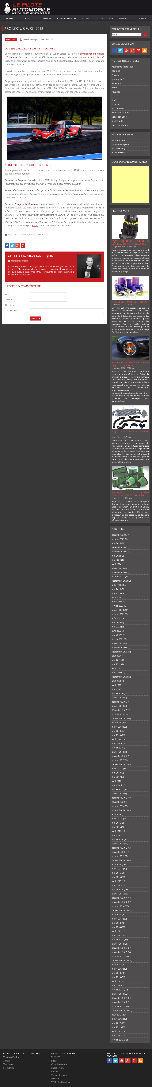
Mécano (123, 18)
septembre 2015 (120, 860)
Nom (8, 294)
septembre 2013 (120, 960)
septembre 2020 (120, 676)
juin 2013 (116, 973)
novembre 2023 (119, 572)
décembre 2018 (119, 710)
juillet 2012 (117, 1018)
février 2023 (118, 605)
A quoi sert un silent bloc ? (130, 301)
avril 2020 (116, 685)
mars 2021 (117, 672)
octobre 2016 (118, 806)
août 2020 (116, 680)
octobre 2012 (118, 1006)
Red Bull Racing (118, 148)
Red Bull (116, 70)
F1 (113, 95)
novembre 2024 (119, 551)
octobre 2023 (118, 576)
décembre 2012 (119, 998)
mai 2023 (116, 593)
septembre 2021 (120, 651)
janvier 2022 (118, 643)
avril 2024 (116, 564)
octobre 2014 (118, 906)
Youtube (126, 50)
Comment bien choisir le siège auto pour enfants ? (130, 242)
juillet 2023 (117, 585)
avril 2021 (116, 668)
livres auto (117, 83)
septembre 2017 (120, 764)
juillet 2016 (117, 818)
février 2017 (118, 789)
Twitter (120, 50)
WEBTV (55, 1057)
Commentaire (11, 310)
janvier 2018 (118, 751)
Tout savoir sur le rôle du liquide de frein (130, 364)
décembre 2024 (119, 547)
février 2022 (118, 639)
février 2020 (118, 693)
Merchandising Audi (120, 144)
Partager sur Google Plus (17, 245)
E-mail (8, 299)
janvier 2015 (118, 893)
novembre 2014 (119, 902)
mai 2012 (116, 1027)
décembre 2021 (119, 647)
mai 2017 (116, 776)
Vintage (142, 18)
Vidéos (9, 18)
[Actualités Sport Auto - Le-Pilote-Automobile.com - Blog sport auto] (26, 9)
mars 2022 (117, 635)
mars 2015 (117, 885)
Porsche (115, 104)
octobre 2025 (118, 539)
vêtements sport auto (122, 66)
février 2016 (118, 839)
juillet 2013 (117, 968)
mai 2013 (116, 977)
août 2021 (116, 655)
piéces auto (117, 121)
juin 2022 (116, 622)
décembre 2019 (119, 701)
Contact (6, 1060)
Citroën (115, 75)
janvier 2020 (118, 697)
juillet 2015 (117, 868)
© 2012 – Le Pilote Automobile (22, 1053)
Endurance (38, 234)
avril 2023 (116, 597)
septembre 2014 (120, 910)
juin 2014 (116, 922)
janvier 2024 (118, 568)
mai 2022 (116, 626)
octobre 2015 (118, 856)
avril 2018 (116, 739)
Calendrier (47, 18)
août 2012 (116, 1014)
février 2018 (118, 747)
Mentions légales (11, 1057)
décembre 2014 (119, 897)
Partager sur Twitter (12, 245)
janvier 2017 (118, 793)
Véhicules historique (60, 1082)
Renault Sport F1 (119, 140)
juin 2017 (116, 772)
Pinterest (138, 50)
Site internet (10, 305)
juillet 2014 (117, 918)
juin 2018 (116, 731)
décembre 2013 (119, 947)
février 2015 (118, 889)
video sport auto (120, 125)
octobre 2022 (118, 614)
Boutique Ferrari (119, 152)
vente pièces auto (120, 112)
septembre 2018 (120, 718)
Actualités (12, 234)
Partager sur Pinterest (23, 245)
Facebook (114, 50)
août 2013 (116, 964)
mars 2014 (117, 935)
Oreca (35, 225)
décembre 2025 (119, 534)
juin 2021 (116, 660)
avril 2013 (116, 981)
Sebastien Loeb (119, 116)
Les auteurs (8, 1068)
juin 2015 (116, 872)
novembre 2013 (119, 952)
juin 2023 (116, 589)
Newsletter (8, 1064)
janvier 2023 (118, 610)
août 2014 (116, 914)
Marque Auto (57, 1068)
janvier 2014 (118, 943)
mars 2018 (117, 743)
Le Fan (85, 18)
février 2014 (118, 939)
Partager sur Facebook (7, 245)
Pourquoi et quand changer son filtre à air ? (130, 494)
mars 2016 (117, 835)
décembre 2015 (119, 847)
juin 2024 (116, 555)
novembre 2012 (119, 1002)
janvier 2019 (118, 706)
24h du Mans (118, 108)
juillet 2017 (117, 768)
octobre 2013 (118, 956)
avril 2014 (116, 931)
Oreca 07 (30, 88)
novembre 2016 (119, 801)
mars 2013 (117, 985)
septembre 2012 (120, 1010)
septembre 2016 (120, 810)
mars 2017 (117, 785)
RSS (144, 50)
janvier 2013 (118, 993)
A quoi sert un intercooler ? (130, 433)
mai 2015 (116, 877)
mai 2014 (116, 927)
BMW (114, 87)
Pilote (28, 18)
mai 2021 (116, 664)
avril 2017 (116, 781)
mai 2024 (116, 559)
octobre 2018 (118, 714)
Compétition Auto (66, 18)
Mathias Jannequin (30, 39)
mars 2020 (117, 689)
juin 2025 (116, 543)
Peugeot (116, 91)
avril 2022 (116, 630)
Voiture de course (104, 18)
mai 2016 (116, 826)
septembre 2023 (120, 580)
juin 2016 (116, 822)
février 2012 (118, 1039)
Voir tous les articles (19, 261)
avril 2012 (116, 1031)
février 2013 (118, 989)
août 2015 (116, 864)
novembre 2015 (119, 852)
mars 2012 (117, 1035)
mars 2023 (117, 601)
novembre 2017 (119, 756)
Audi (114, 100)
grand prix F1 (118, 79)
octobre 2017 (118, 760)
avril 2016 (116, 831)
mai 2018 (116, 735)
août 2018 (116, 722)
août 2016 (116, 814)
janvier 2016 (118, 843)
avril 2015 (116, 881)
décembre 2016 (119, 797)
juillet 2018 (117, 726)
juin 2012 (116, 1023)
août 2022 (116, 618)
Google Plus (132, 50)
